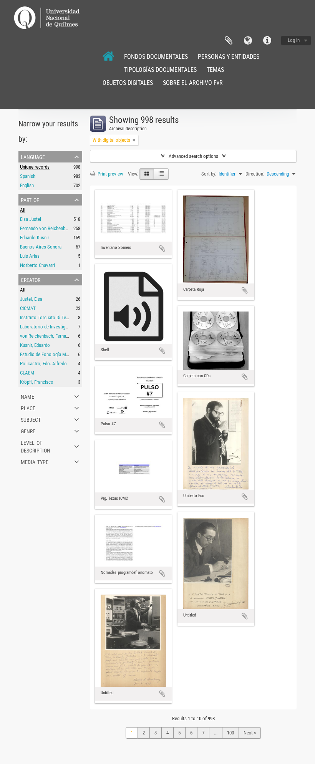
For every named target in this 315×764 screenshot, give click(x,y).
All (22, 210)
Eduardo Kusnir (34, 237)
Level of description (35, 446)
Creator (30, 279)
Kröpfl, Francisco (36, 382)
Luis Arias (30, 256)
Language (247, 40)
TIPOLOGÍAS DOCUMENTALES (160, 69)
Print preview (109, 174)
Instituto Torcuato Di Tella (45, 317)
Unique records (35, 167)
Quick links (267, 40)
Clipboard (228, 40)
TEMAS (215, 69)
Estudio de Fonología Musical (49, 354)
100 (230, 733)
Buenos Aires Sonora (40, 247)
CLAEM (27, 373)
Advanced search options (193, 156)
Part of (30, 199)
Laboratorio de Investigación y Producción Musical (69, 327)
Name (27, 396)
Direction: (254, 174)
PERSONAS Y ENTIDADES (228, 56)
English (27, 185)
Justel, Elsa (31, 299)
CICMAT (28, 308)
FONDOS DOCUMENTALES (156, 56)
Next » (250, 733)
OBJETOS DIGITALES (128, 82)
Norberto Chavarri (37, 265)
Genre (28, 430)
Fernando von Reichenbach (46, 228)
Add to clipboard (162, 248)
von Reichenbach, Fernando (46, 336)
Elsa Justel (30, 219)
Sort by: (208, 174)
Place (28, 407)
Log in (294, 40)
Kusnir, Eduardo (35, 345)
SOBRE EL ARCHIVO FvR (193, 82)
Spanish (27, 176)
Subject (31, 419)
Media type (34, 461)
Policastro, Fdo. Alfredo (43, 363)
